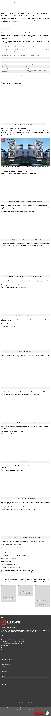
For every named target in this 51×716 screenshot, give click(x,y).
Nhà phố (8, 11)
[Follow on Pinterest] (28, 703)
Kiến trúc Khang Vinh (29, 709)
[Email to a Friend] (6, 24)
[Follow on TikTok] (23, 703)
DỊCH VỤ (37, 707)
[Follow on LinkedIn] (30, 703)
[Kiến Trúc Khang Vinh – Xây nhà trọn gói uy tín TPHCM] (25, 5)
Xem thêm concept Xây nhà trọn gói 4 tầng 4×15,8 (13, 544)
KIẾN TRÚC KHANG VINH (11, 707)
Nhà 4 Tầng (3, 11)
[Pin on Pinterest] (7, 24)
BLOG (42, 707)
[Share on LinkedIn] (9, 24)
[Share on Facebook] (3, 24)
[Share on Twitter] (4, 24)
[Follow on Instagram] (21, 703)
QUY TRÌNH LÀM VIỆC (28, 707)
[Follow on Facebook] (19, 703)
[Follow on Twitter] (26, 703)
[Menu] (1, 4)
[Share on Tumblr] (10, 24)
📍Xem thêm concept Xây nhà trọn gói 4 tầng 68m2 (13, 547)
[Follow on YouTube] (32, 703)
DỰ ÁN (20, 707)
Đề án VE (7, 48)
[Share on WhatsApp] (1, 24)
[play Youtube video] (25, 152)
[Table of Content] (9, 29)
